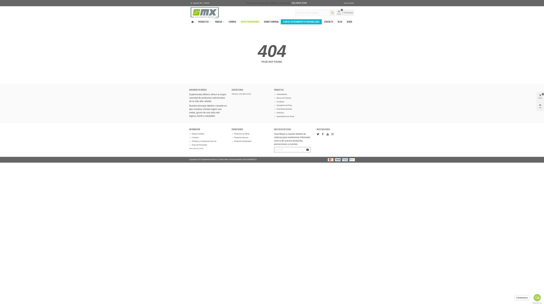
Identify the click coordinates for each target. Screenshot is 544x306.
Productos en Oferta (241, 134)
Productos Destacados (243, 141)
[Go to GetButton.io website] (537, 303)
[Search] (332, 13)
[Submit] (308, 149)
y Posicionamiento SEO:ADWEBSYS (242, 160)
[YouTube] (327, 134)
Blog (340, 21)
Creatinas (280, 102)
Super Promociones (250, 21)
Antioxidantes (282, 94)
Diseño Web (223, 160)
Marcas (218, 21)
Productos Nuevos (241, 138)
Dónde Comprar (198, 134)
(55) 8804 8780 (299, 3)
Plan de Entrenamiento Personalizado (301, 21)
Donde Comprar (271, 21)
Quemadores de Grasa (285, 116)
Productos (203, 21)
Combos (232, 21)
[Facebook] (322, 134)
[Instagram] (332, 134)
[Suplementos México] (204, 13)
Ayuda (349, 21)
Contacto (328, 21)
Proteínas (280, 113)
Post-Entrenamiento (284, 109)
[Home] (192, 21)
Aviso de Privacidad (199, 145)
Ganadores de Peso (284, 105)
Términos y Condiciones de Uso (204, 141)
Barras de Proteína (284, 98)
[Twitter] (318, 134)
